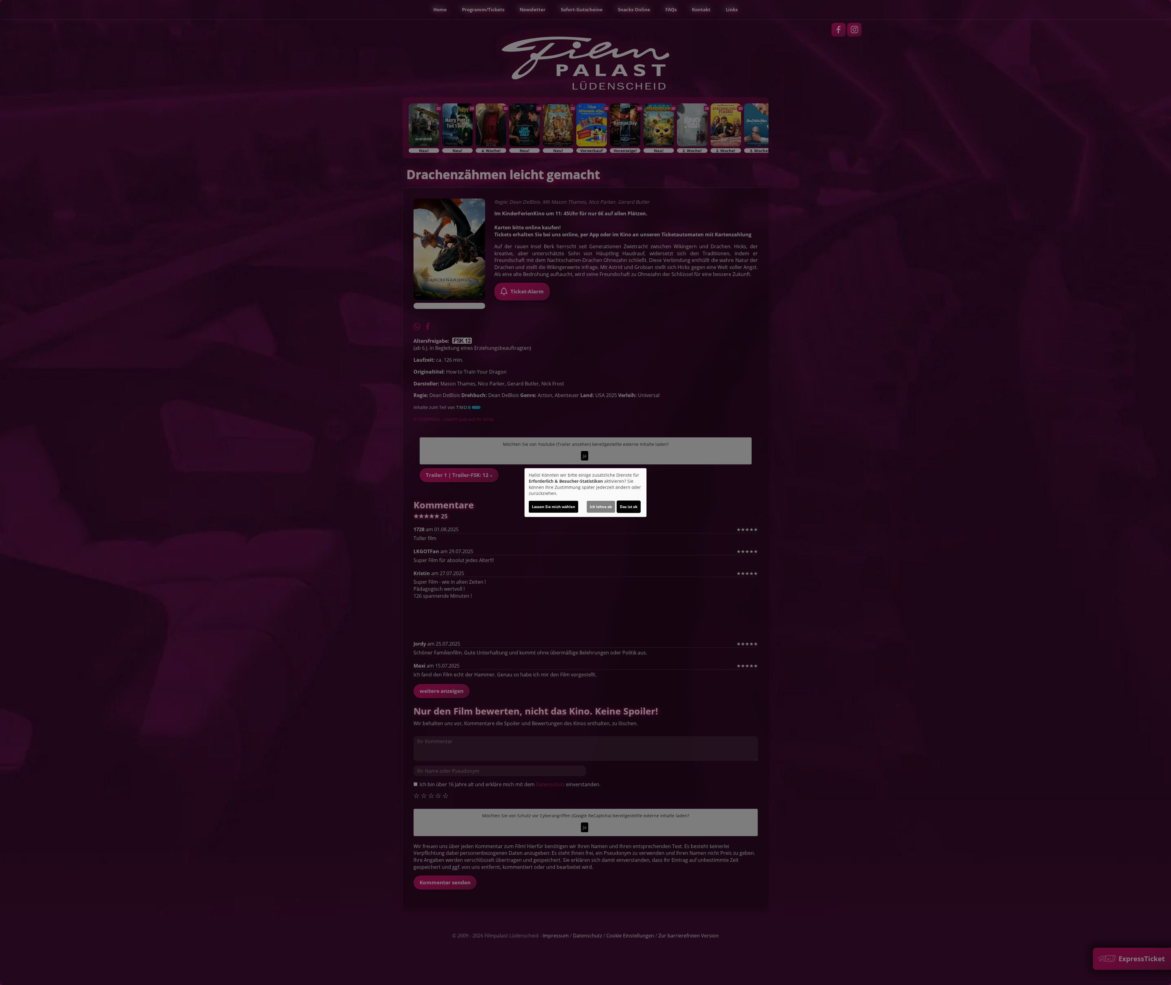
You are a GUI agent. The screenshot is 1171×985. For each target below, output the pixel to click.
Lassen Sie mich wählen (553, 506)
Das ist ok (628, 506)
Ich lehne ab (601, 506)
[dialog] (585, 492)
